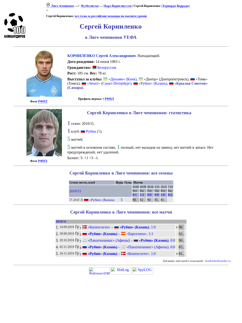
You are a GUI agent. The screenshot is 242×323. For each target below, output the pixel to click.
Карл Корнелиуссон (117, 6)
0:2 (170, 194)
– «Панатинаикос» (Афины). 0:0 (131, 247)
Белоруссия (106, 67)
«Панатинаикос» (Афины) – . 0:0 (131, 240)
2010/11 (75, 191)
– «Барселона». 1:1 (120, 234)
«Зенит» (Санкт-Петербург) (108, 83)
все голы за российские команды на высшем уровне (111, 16)
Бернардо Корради (176, 6)
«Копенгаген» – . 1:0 (121, 227)
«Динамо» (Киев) (122, 79)
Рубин (91, 131)
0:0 (149, 194)
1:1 (142, 194)
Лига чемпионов (62, 6)
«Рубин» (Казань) (152, 83)
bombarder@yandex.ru (218, 261)
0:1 (135, 194)
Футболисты (89, 6)
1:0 (163, 194)
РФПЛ (42, 101)
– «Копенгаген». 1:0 (121, 254)
